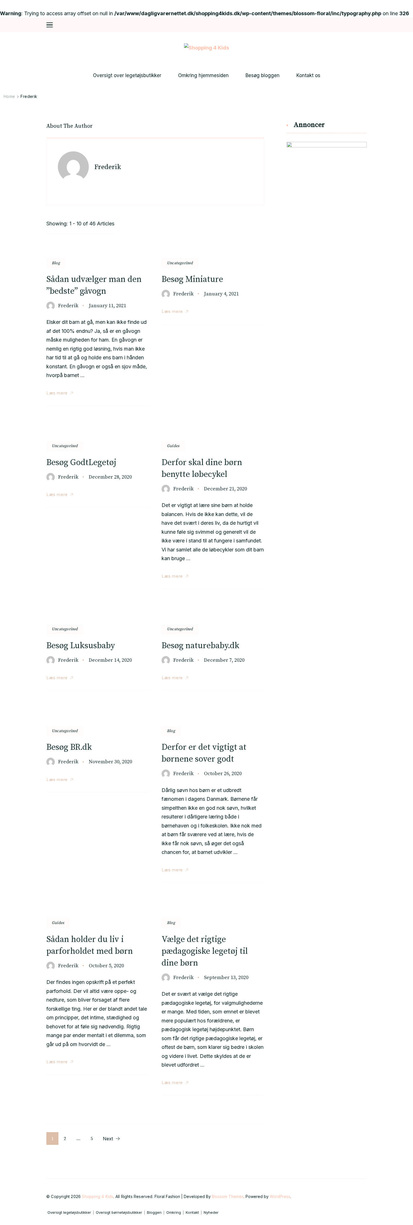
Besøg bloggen (263, 75)
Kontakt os (308, 75)
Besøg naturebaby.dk (200, 645)
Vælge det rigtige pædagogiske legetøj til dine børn (205, 951)
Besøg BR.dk (69, 747)
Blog (56, 263)
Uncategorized (180, 263)
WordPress (280, 1196)
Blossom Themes (228, 1196)
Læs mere (57, 393)
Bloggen (154, 1212)
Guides (173, 445)
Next (108, 1138)
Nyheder (211, 1212)
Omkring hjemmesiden (203, 75)
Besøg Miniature (192, 279)
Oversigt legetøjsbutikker (69, 1212)
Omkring (173, 1212)
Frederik (68, 305)
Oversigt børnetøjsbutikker (119, 1212)
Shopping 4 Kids (97, 1196)
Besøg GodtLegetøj (81, 462)
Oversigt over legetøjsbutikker (127, 75)
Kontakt (192, 1212)
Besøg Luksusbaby (80, 645)
